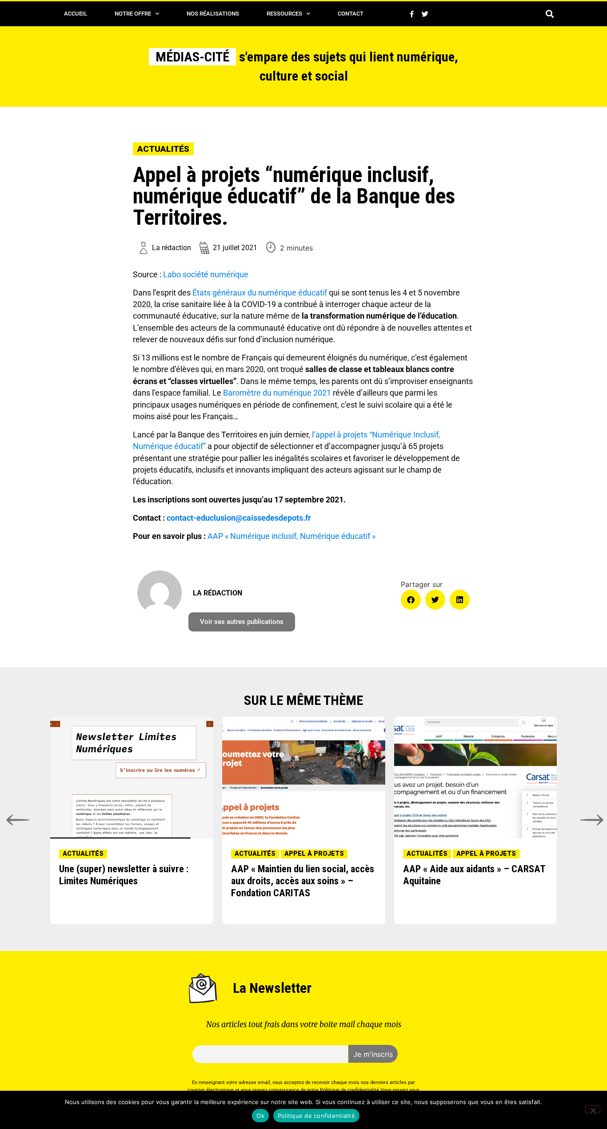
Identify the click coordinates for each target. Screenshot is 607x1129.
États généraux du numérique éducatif (259, 292)
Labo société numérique (205, 274)
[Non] (592, 1109)
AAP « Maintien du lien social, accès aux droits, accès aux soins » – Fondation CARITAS (302, 880)
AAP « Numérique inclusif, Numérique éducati (287, 536)
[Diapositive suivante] (590, 820)
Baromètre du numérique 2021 (277, 392)
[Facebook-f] (411, 13)
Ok (260, 1115)
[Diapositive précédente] (16, 820)
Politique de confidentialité (316, 1115)
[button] (549, 14)
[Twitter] (424, 13)
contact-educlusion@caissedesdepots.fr (239, 518)
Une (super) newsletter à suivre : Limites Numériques (123, 874)
